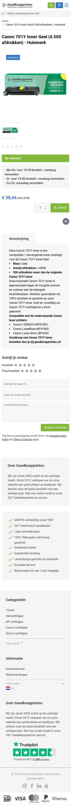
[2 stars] (20, 365)
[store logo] (17, 5)
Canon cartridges (17, 627)
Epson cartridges (16, 633)
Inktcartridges (14, 616)
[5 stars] (33, 365)
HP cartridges (14, 621)
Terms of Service (23, 439)
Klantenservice (15, 669)
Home (5, 21)
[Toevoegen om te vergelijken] (66, 221)
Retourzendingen (16, 674)
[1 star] (16, 365)
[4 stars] (29, 365)
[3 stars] (24, 365)
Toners (10, 610)
